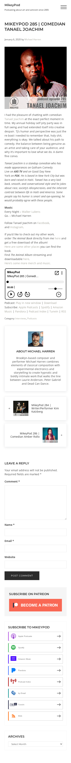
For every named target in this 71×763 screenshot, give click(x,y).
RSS (63, 311)
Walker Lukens (31, 211)
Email (9, 541)
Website (10, 557)
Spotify (45, 307)
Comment (12, 481)
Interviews (20, 318)
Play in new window (28, 303)
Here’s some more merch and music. (28, 263)
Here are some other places (22, 246)
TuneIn (53, 311)
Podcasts (32, 318)
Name (10, 525)
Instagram (16, 227)
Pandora (20, 311)
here (58, 238)
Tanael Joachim (14, 119)
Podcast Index (37, 311)
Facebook (43, 223)
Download (50, 303)
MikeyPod (12, 5)
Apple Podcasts (28, 307)
